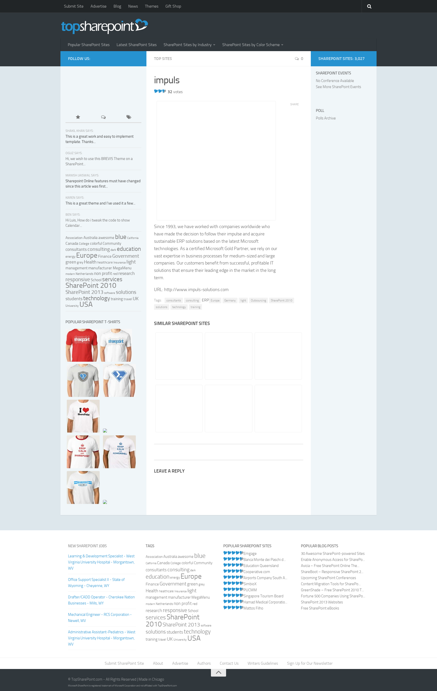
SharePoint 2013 (84, 292)
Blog (117, 6)
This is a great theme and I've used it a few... (100, 203)
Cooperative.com (257, 572)
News (133, 6)
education (129, 249)
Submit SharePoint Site (124, 663)
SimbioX (250, 584)
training (195, 307)
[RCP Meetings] (228, 408)
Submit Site (73, 6)
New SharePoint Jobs (87, 546)
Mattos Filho (253, 608)
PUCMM (250, 590)
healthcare (105, 262)
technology (179, 307)
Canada (71, 243)
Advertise (98, 6)
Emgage (250, 553)
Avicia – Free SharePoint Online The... (330, 565)
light (243, 300)
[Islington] (278, 356)
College (84, 244)
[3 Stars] (164, 91)
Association (74, 238)
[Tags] (128, 117)
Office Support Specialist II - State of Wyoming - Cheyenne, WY (96, 582)
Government (125, 256)
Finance (105, 256)
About (158, 663)
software (109, 293)
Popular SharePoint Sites (89, 44)
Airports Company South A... (265, 578)
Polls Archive (326, 118)
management (76, 268)
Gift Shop (173, 6)
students (73, 298)
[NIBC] (278, 408)
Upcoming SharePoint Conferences (328, 578)
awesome (106, 237)
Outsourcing (258, 300)
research (126, 273)
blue (120, 236)
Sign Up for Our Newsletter (310, 663)
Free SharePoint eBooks (320, 608)
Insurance (120, 262)
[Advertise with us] (82, 101)
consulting (192, 300)
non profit (103, 273)
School (96, 280)
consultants (173, 300)
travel (128, 299)
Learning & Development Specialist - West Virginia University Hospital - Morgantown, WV (101, 562)
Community (112, 243)
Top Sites (163, 58)
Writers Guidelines (263, 663)
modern (70, 274)
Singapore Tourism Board (263, 596)
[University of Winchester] (178, 356)
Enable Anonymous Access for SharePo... (333, 559)
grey (80, 262)
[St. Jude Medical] (178, 408)
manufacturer (100, 268)
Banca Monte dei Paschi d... (265, 559)
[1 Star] (156, 91)
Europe (215, 300)
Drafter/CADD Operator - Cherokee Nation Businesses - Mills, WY (101, 600)
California (133, 238)
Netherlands (84, 274)
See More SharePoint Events (338, 87)
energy (70, 256)
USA (86, 304)
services (112, 279)
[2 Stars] (160, 91)
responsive (77, 279)
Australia (90, 237)
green (70, 262)
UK (136, 298)
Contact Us (229, 663)
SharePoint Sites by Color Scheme (251, 44)
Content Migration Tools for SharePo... (331, 584)
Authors (204, 663)
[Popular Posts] (78, 117)
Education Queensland (261, 565)
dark (113, 250)
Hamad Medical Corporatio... (265, 602)
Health (90, 262)
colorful (96, 243)
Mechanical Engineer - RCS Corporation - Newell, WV (100, 617)
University (72, 306)
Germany (230, 300)
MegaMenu (122, 268)
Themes (151, 6)
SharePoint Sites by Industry (188, 44)
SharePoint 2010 (281, 300)
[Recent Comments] (103, 117)
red (115, 274)
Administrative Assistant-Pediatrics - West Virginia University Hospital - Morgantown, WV (101, 638)
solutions (161, 307)
